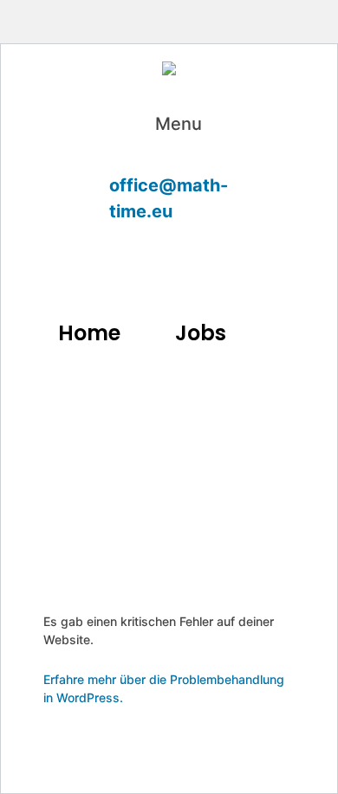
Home (89, 333)
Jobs (200, 333)
